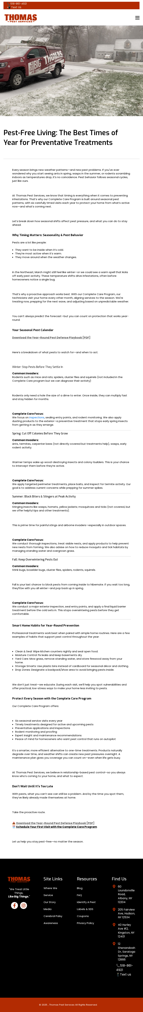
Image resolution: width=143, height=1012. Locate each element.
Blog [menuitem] (79, 888)
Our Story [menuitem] (50, 902)
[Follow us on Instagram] (23, 905)
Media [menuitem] (47, 909)
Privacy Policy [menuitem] (85, 923)
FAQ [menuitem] (79, 895)
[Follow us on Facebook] (14, 905)
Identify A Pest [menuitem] (86, 902)
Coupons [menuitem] (83, 916)
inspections (36, 417)
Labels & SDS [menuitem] (85, 909)
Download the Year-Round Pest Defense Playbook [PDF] (51, 337)
